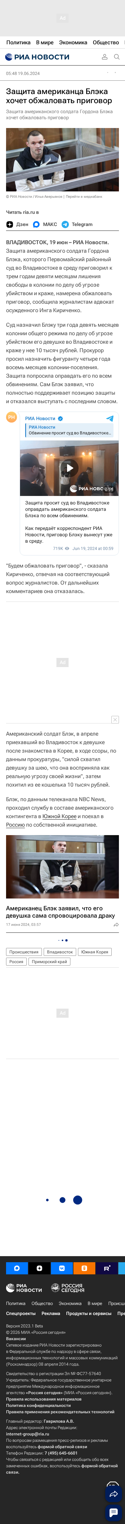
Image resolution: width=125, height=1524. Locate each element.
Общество (42, 1303)
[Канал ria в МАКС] (17, 1268)
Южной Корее (59, 816)
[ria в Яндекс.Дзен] (39, 1268)
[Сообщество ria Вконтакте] (62, 1268)
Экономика (70, 1303)
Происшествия (24, 951)
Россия (16, 961)
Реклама (51, 1313)
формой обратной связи (62, 1446)
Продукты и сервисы (88, 1313)
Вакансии (16, 1338)
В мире (95, 1303)
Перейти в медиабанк (84, 196)
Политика (15, 1303)
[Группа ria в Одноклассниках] (84, 1268)
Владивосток (60, 951)
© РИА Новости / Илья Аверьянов (34, 196)
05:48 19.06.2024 (23, 73)
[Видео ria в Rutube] (107, 1268)
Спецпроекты (20, 1313)
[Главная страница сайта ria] (36, 57)
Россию (15, 824)
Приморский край (49, 961)
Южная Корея (94, 951)
